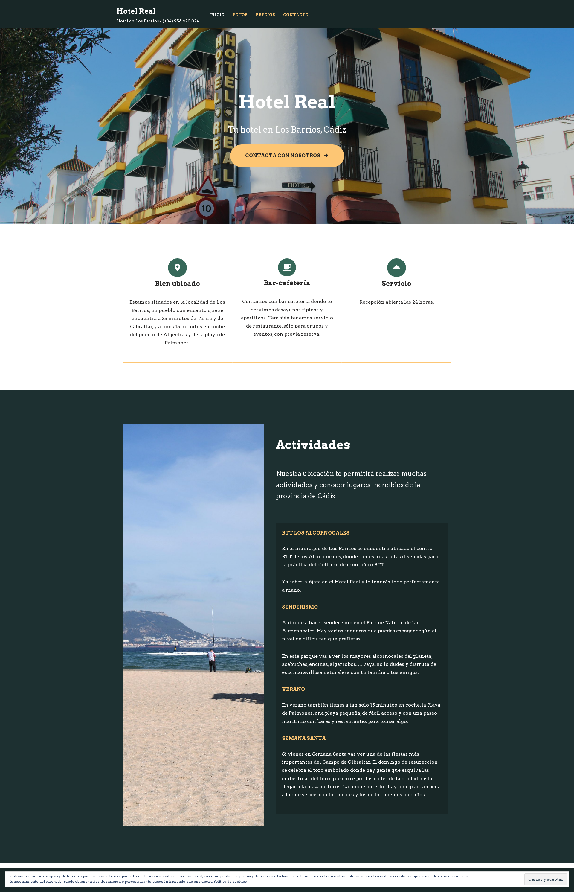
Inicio (217, 15)
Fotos (240, 15)
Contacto (296, 15)
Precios (265, 15)
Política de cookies (230, 881)
